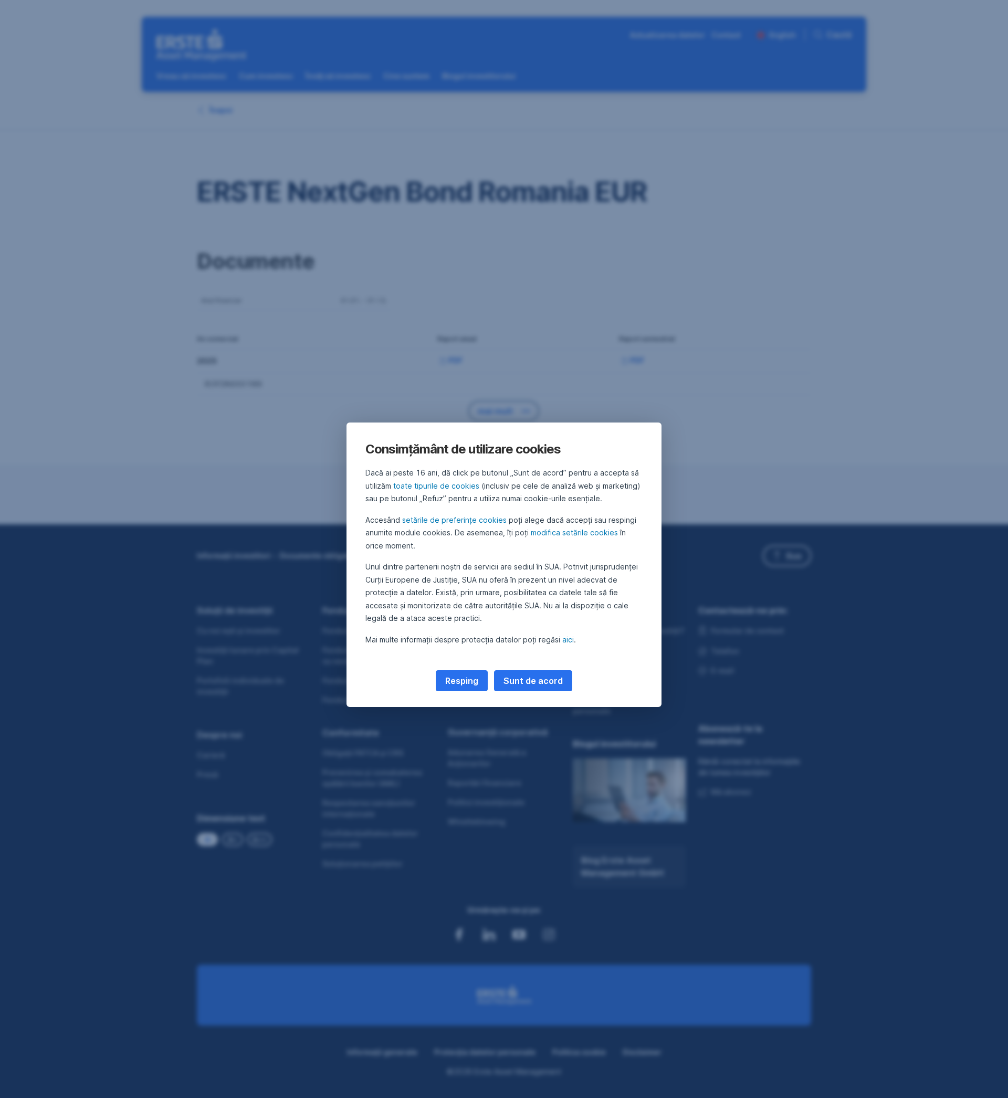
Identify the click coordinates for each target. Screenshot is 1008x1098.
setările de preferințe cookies (454, 519)
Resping (461, 680)
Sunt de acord (533, 680)
